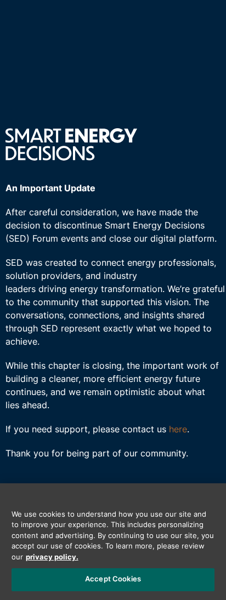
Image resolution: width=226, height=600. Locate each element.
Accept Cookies (113, 579)
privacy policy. (52, 557)
